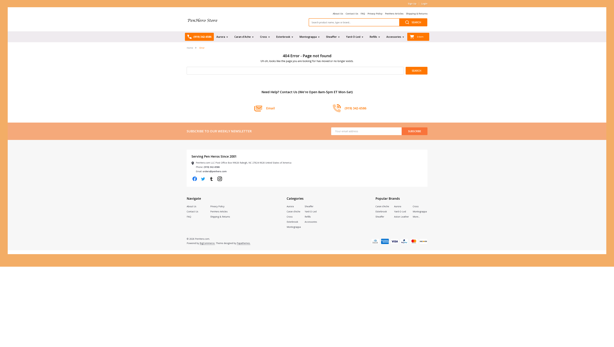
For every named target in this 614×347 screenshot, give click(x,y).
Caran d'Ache (242, 37)
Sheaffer (331, 37)
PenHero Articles (394, 13)
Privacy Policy (375, 13)
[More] (227, 36)
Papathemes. (243, 243)
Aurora (220, 37)
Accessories (393, 37)
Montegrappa (308, 37)
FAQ (363, 13)
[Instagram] (220, 179)
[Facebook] (195, 179)
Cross (263, 37)
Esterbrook (283, 37)
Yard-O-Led (353, 37)
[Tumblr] (211, 179)
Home (190, 47)
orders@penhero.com (215, 171)
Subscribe (414, 131)
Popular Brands (387, 198)
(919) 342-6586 (212, 167)
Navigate (194, 198)
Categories (295, 198)
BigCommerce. (207, 243)
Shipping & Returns (416, 13)
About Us (338, 13)
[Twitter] (203, 179)
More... (416, 216)
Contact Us (352, 13)
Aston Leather (401, 216)
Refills (373, 37)
